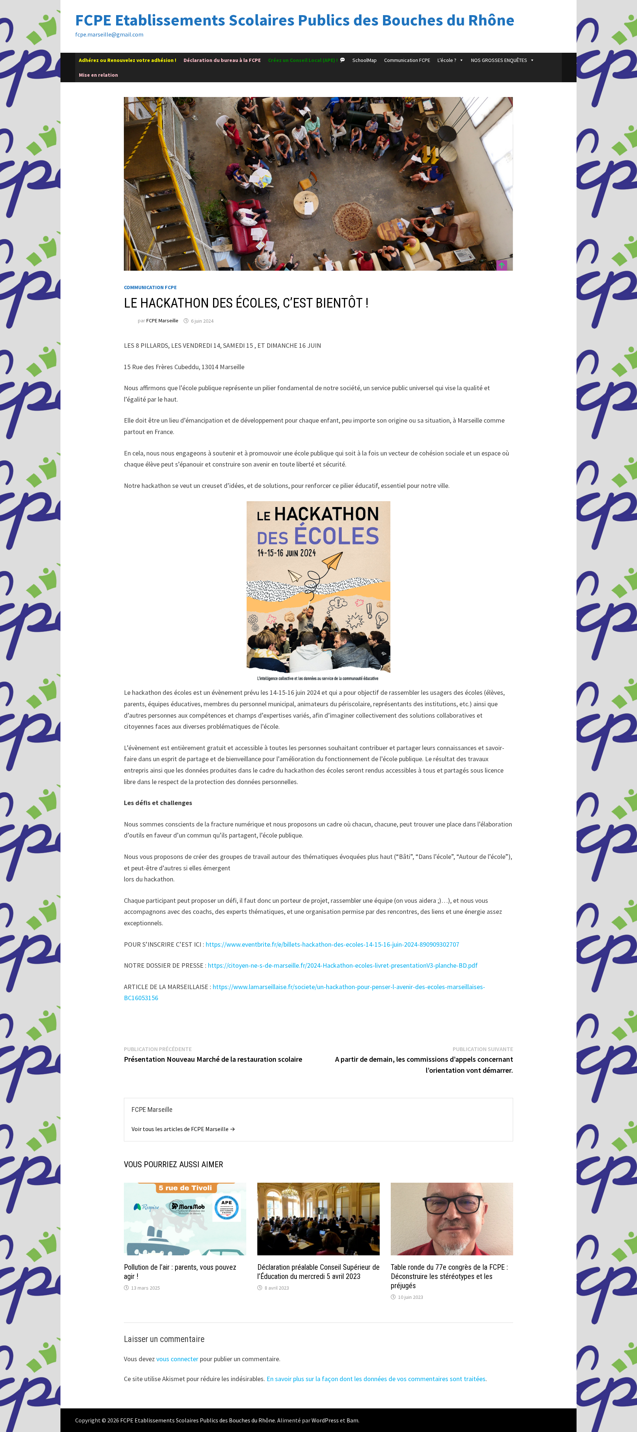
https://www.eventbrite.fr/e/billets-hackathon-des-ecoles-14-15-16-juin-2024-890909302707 (332, 944)
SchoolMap (364, 60)
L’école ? (447, 60)
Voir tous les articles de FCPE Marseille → (183, 1129)
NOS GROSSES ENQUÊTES (499, 60)
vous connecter (177, 1359)
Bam (352, 1420)
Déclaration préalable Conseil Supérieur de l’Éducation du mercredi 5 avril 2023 (318, 1272)
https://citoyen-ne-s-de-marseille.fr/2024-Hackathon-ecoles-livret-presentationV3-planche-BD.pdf (343, 965)
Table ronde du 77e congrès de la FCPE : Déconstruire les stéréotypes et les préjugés (449, 1276)
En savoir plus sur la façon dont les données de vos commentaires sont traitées (376, 1378)
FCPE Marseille (162, 321)
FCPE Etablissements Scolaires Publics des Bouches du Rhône (295, 20)
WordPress (325, 1420)
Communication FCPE (407, 60)
